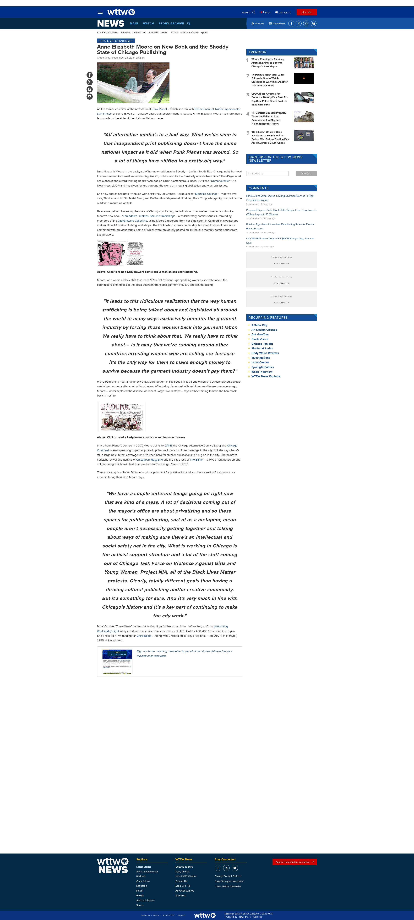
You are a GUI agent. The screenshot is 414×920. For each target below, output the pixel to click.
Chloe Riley (103, 57)
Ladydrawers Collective (132, 221)
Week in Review (261, 372)
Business (125, 32)
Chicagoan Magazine (149, 459)
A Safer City (259, 325)
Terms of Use (245, 917)
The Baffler (197, 459)
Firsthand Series (262, 348)
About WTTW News (185, 876)
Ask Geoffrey (260, 334)
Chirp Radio (144, 636)
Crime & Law (139, 32)
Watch (148, 23)
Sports (204, 32)
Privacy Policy (231, 917)
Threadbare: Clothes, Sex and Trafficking (148, 216)
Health (164, 32)
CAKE (168, 445)
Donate (306, 12)
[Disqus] (169, 721)
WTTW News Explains (266, 376)
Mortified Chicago (206, 194)
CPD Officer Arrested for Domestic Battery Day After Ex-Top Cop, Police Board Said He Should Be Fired (269, 99)
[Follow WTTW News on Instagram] (306, 23)
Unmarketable (220, 181)
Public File (257, 917)
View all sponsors (281, 263)
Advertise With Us (184, 890)
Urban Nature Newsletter (228, 886)
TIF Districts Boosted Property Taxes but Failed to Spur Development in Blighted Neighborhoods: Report (268, 118)
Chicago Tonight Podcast (228, 876)
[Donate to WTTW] (205, 915)
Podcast (259, 23)
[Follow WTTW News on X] (299, 23)
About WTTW (168, 915)
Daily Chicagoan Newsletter (229, 881)
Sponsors (180, 895)
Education (153, 32)
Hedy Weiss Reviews (265, 353)
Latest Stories (143, 867)
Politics (174, 32)
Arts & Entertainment (108, 32)
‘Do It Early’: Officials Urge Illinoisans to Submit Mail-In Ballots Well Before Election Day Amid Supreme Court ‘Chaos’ (270, 137)
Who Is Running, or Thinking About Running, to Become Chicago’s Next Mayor (267, 62)
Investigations (260, 358)
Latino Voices (260, 362)
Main (134, 23)
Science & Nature (189, 32)
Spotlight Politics (262, 367)
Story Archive (171, 23)
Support (181, 915)
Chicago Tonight (262, 344)
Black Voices (259, 339)
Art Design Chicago (264, 330)
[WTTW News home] (111, 23)
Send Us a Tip (183, 885)
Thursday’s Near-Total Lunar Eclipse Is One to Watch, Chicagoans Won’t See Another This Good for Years (269, 80)
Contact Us (181, 881)
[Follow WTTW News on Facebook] (291, 23)
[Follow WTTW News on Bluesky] (313, 23)
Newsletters (279, 23)
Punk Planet (159, 109)
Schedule (145, 915)
